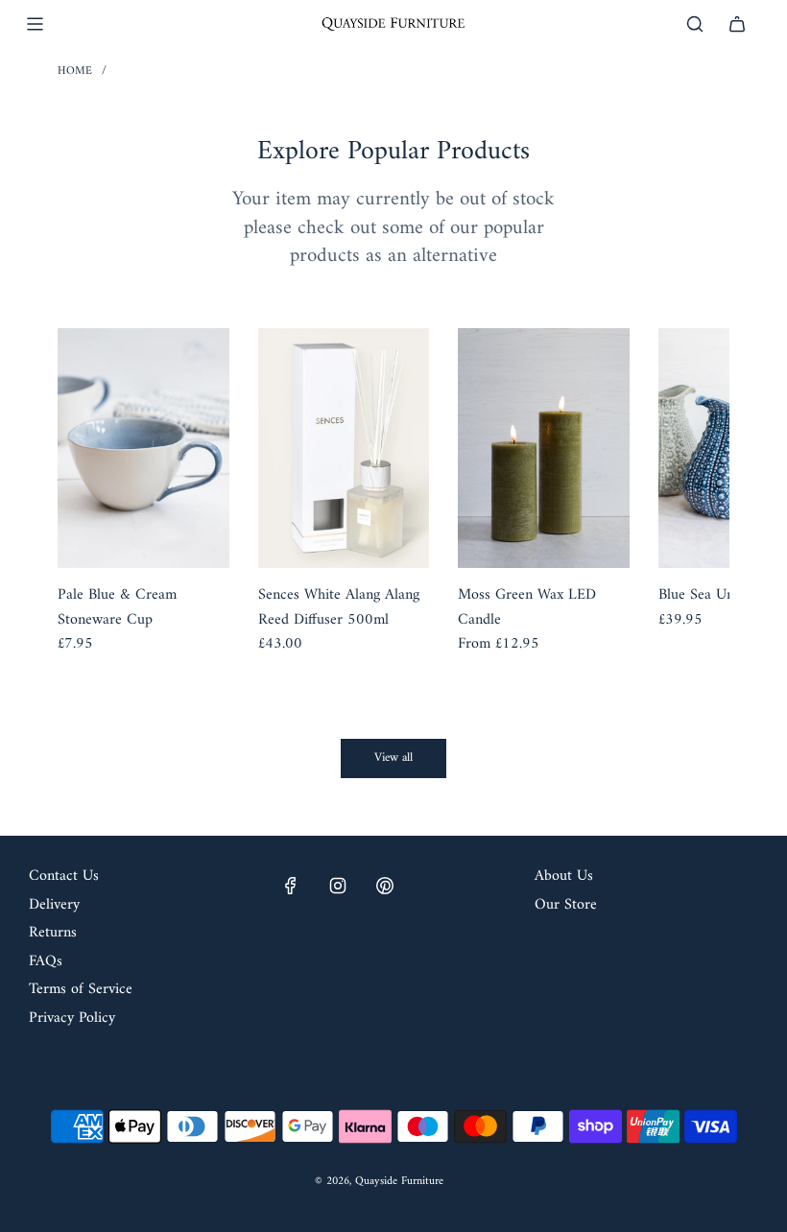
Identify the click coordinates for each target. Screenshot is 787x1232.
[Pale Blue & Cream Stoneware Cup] (143, 448)
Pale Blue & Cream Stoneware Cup (117, 607)
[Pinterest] (385, 886)
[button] (93, 505)
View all (393, 757)
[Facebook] (291, 886)
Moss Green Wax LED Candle (527, 607)
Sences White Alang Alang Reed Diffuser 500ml (338, 607)
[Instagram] (338, 886)
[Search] (695, 24)
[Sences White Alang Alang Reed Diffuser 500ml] (344, 448)
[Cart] (737, 24)
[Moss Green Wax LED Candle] (544, 448)
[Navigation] (34, 24)
